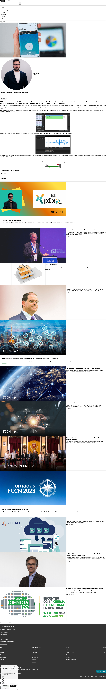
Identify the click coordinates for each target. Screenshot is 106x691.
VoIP (7, 105)
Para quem (2, 654)
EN (17, 4)
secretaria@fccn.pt (4, 634)
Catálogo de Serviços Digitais (6, 641)
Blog (2, 18)
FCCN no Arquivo (3, 644)
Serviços (3, 12)
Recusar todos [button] (13, 685)
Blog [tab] (3, 176)
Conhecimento (35, 657)
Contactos (2, 659)
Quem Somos (3, 649)
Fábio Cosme (36, 73)
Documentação (69, 654)
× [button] (16, 666)
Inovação (34, 662)
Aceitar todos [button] (5, 685)
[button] (9, 688)
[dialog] (9, 677)
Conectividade (3, 98)
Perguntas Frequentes (71, 659)
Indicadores (68, 649)
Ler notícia (4, 363)
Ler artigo (4, 224)
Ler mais (6, 674)
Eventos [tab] (4, 178)
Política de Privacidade (84, 676)
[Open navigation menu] (20, 3)
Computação (34, 652)
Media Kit (68, 657)
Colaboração (34, 654)
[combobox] (14, 666)
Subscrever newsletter (101, 671)
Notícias (103, 649)
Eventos (103, 652)
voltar (1, 22)
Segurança (34, 659)
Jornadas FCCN (3, 639)
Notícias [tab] (4, 173)
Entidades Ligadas (70, 652)
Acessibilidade (102, 676)
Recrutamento (3, 657)
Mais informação (5, 513)
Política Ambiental (94, 676)
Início (1, 21)
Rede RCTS (2, 652)
